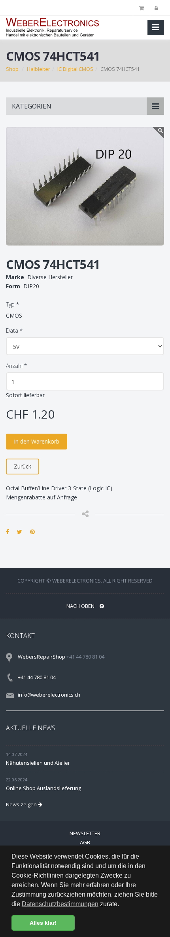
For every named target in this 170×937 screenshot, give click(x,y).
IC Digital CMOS (75, 68)
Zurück (22, 466)
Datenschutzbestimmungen (60, 904)
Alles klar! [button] (43, 923)
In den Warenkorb (36, 441)
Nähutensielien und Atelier (38, 762)
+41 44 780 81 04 (37, 677)
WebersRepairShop (41, 656)
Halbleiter (38, 68)
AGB (85, 842)
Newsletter (85, 833)
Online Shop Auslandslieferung (43, 788)
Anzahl (16, 365)
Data (14, 330)
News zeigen (22, 804)
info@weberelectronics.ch (49, 694)
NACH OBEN (81, 605)
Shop (12, 68)
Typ (12, 304)
